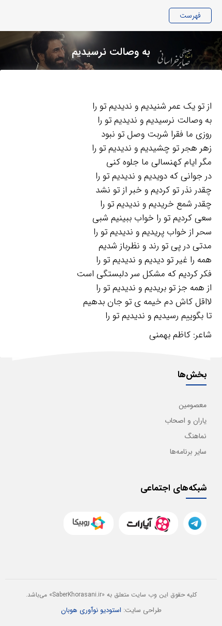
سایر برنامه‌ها (188, 451)
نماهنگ (196, 436)
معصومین (193, 405)
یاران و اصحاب (186, 420)
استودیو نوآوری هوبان (91, 610)
